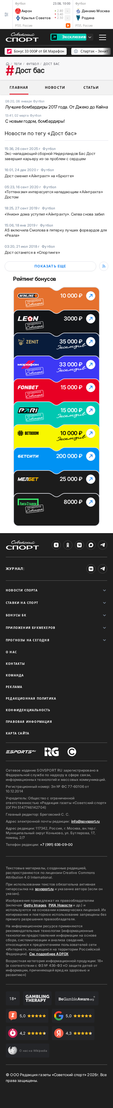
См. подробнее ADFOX (49, 954)
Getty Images (35, 905)
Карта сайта (17, 733)
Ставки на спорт (22, 603)
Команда (15, 675)
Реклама (14, 687)
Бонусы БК (16, 615)
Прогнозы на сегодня (28, 640)
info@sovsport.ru (85, 821)
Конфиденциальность (28, 710)
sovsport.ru (44, 889)
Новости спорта (22, 590)
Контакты (15, 664)
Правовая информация (29, 722)
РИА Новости (60, 905)
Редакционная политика (31, 698)
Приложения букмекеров (30, 628)
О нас (11, 652)
